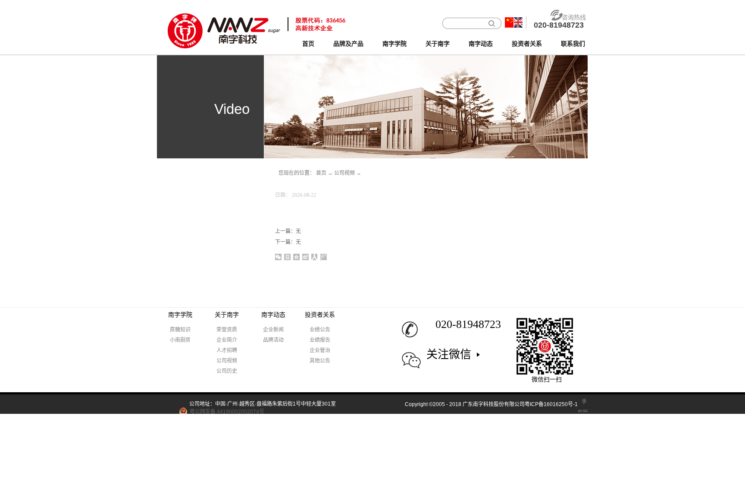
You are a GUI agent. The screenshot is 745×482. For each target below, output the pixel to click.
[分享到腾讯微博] (323, 257)
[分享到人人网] (314, 257)
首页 (308, 44)
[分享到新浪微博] (305, 257)
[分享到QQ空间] (296, 257)
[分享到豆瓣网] (287, 257)
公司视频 (344, 173)
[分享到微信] (278, 257)
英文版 (518, 22)
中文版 (509, 22)
